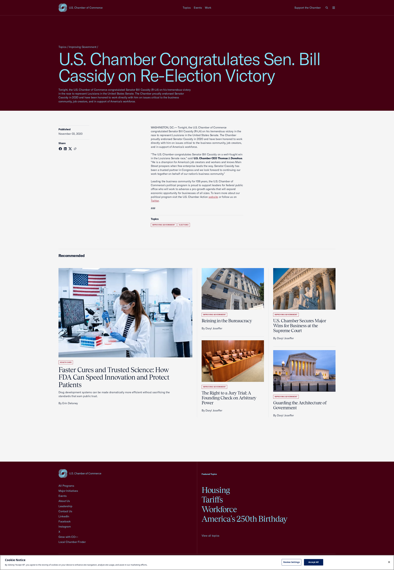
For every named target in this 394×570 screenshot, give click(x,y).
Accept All (313, 562)
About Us (64, 501)
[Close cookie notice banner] (389, 562)
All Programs (66, 485)
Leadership (65, 506)
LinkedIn (63, 516)
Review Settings (291, 562)
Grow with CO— (68, 537)
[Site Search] (327, 8)
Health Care (66, 362)
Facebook (64, 521)
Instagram (64, 526)
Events (198, 7)
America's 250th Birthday (244, 519)
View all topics (210, 535)
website (213, 197)
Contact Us (65, 511)
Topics (187, 7)
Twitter (155, 200)
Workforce (219, 509)
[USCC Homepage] (79, 473)
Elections (184, 225)
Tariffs (212, 499)
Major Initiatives (68, 491)
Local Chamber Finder (72, 542)
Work (208, 7)
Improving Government (82, 47)
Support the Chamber (307, 7)
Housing (216, 490)
